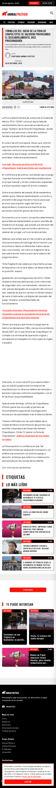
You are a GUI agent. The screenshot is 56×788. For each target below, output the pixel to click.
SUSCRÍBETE (34, 3)
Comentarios (28, 589)
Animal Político (8, 743)
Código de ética (9, 731)
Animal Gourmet (9, 746)
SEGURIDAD (42, 22)
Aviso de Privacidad (32, 776)
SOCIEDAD (31, 22)
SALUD (51, 22)
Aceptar (27, 781)
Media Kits (10, 706)
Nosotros (6, 722)
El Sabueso (6, 749)
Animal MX (6, 752)
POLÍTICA (11, 22)
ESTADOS (21, 22)
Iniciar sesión (47, 3)
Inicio (4, 718)
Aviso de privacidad (10, 728)
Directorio (6, 725)
